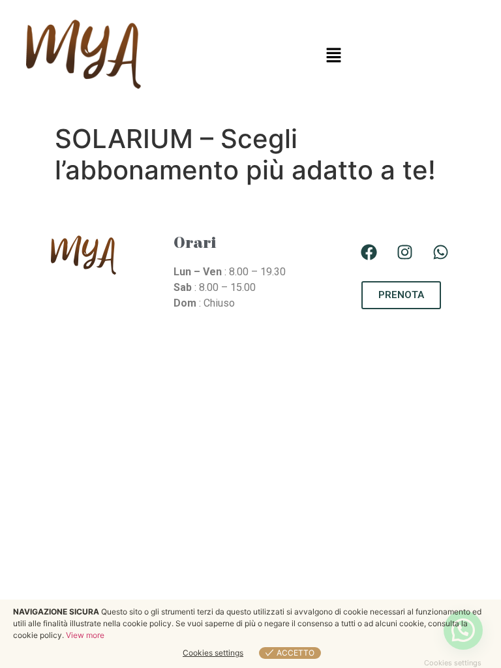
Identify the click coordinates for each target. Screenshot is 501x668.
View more (85, 635)
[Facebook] (369, 251)
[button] (334, 56)
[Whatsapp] (441, 251)
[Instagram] (405, 251)
